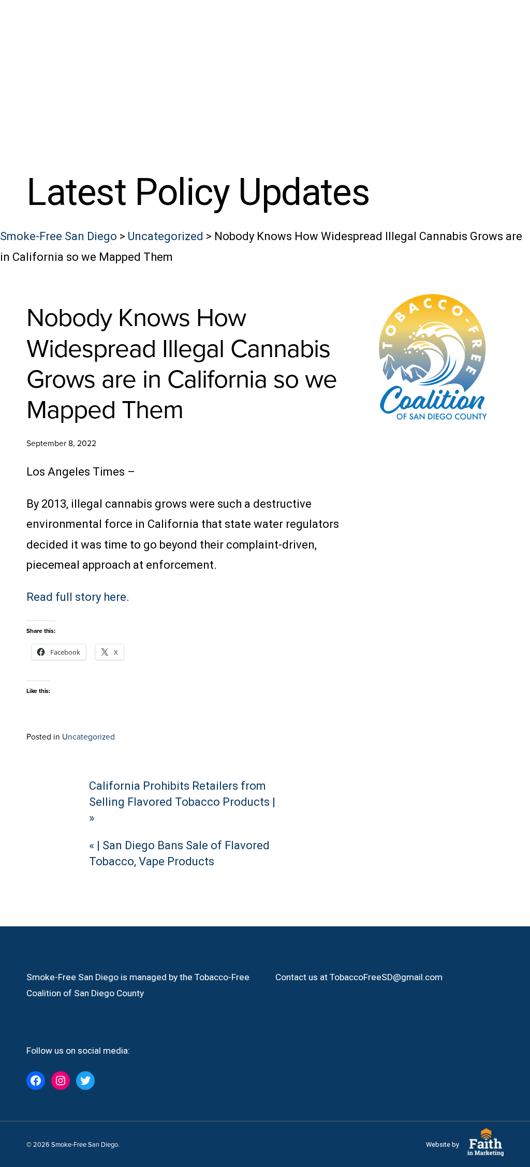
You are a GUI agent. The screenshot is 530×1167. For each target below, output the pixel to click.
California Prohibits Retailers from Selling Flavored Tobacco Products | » (182, 801)
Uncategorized (88, 736)
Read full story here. (77, 596)
